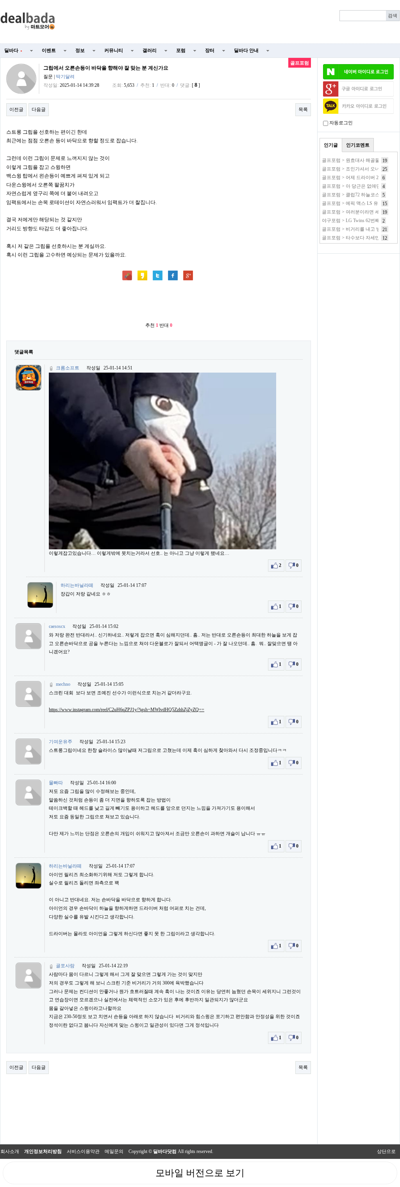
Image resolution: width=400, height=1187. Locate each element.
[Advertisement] (232, 22)
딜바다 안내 (246, 50)
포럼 (181, 50)
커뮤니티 (113, 50)
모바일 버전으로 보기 (200, 1173)
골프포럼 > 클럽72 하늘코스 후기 (356, 194)
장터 (209, 50)
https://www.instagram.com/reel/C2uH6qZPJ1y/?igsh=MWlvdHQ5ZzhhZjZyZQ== (126, 709)
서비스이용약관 (83, 1151)
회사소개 (9, 1151)
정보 (80, 50)
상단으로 (386, 1151)
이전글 (16, 109)
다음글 (39, 109)
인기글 (331, 145)
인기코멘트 (358, 145)
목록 (303, 109)
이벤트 (49, 50)
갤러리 (150, 50)
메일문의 (114, 1151)
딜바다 (13, 50)
